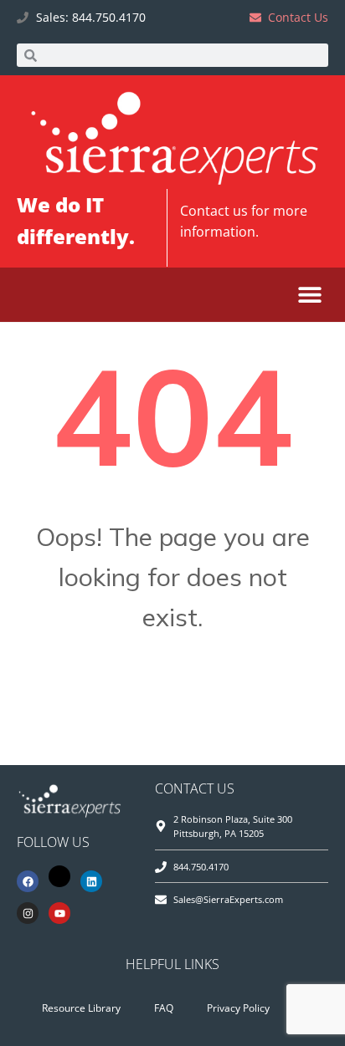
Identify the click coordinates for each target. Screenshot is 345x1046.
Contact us (214, 211)
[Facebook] (28, 881)
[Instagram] (28, 913)
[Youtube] (59, 913)
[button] (309, 295)
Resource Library (81, 1008)
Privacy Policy (238, 1008)
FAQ (163, 1008)
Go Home (172, 699)
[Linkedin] (91, 881)
